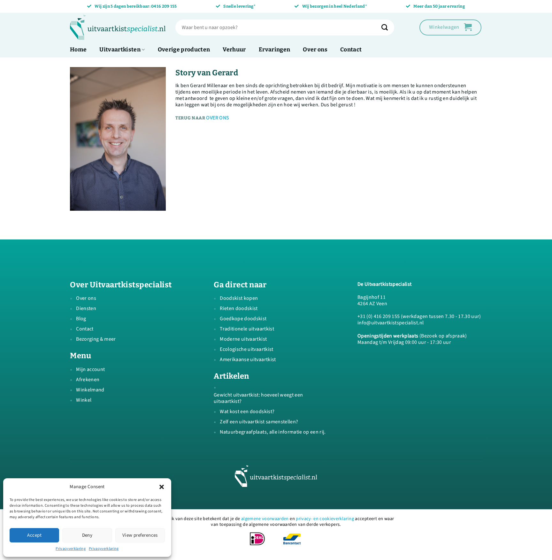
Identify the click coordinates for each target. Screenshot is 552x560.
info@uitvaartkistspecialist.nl (390, 322)
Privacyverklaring (71, 548)
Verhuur (234, 49)
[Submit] (388, 27)
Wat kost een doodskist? (247, 411)
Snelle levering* (239, 6)
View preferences (140, 535)
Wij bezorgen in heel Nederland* (334, 6)
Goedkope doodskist (243, 318)
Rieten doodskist (238, 308)
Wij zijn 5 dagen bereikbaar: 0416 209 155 (136, 6)
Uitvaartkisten (120, 49)
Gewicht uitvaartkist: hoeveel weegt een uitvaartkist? (258, 398)
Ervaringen (274, 49)
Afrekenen (87, 379)
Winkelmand (90, 389)
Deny (87, 535)
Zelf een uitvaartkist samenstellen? (259, 421)
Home (78, 49)
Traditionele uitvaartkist (247, 328)
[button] (161, 487)
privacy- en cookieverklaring (325, 518)
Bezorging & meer (96, 339)
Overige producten (184, 49)
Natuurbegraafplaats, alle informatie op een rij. (273, 431)
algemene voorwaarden (265, 518)
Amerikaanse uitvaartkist (248, 359)
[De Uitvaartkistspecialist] (118, 27)
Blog (81, 318)
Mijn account (90, 369)
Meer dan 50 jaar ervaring (439, 6)
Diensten (86, 308)
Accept (34, 535)
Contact (351, 49)
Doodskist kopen (239, 298)
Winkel (83, 400)
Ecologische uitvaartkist (246, 349)
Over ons (315, 49)
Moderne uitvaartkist (243, 339)
